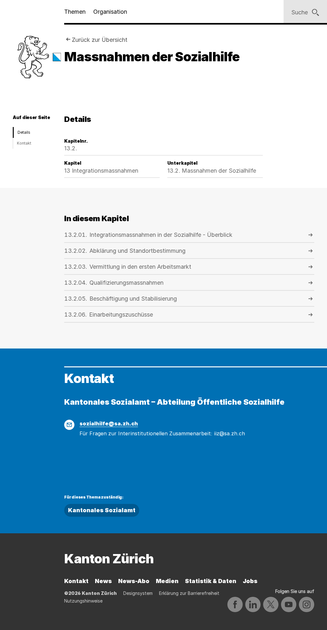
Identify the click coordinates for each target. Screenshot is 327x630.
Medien (167, 581)
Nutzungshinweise (83, 601)
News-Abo (133, 581)
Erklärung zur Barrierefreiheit (189, 593)
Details (24, 132)
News (103, 581)
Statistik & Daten (210, 581)
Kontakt (24, 143)
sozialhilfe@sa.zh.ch (109, 423)
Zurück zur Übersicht (99, 39)
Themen (75, 11)
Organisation (110, 11)
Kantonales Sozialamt (101, 510)
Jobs (250, 581)
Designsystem (138, 593)
